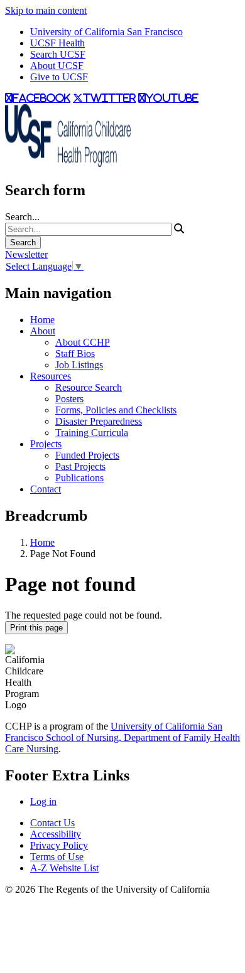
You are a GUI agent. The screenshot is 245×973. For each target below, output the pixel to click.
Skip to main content (46, 10)
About (42, 331)
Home (42, 319)
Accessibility (55, 834)
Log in (43, 801)
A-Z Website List (64, 868)
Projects (46, 444)
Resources (50, 376)
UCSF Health (57, 43)
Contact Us (52, 822)
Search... (22, 216)
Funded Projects (87, 455)
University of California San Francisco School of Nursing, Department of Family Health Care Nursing (122, 737)
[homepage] (68, 163)
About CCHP (82, 342)
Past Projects (80, 466)
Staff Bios (75, 353)
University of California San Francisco (106, 31)
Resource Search (88, 387)
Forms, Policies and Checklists (116, 410)
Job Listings (79, 364)
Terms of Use (57, 856)
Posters (69, 398)
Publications (79, 477)
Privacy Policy (59, 845)
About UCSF (57, 65)
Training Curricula (91, 432)
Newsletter (26, 254)
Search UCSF (57, 54)
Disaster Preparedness (98, 421)
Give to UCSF (59, 77)
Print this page (36, 627)
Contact (45, 489)
